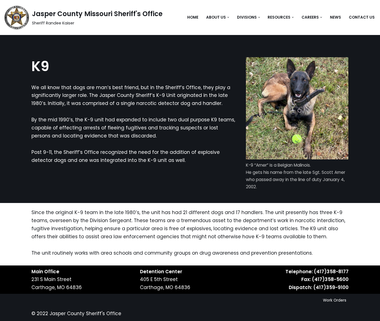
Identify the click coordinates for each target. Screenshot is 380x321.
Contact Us (362, 17)
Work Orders (334, 300)
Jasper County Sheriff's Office (85, 313)
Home (192, 17)
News (335, 17)
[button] (228, 17)
